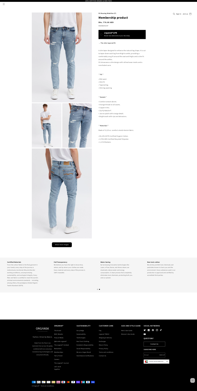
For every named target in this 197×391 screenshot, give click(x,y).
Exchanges (102, 341)
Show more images (62, 245)
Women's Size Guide (128, 334)
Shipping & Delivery (105, 338)
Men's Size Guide (126, 331)
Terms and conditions (106, 352)
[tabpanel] (28, 273)
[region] (98, 1)
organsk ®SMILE (104, 334)
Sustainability (81, 334)
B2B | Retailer (58, 334)
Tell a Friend (58, 356)
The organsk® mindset (61, 345)
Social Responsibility (83, 349)
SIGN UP (162, 355)
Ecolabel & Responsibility (85, 345)
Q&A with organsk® (60, 341)
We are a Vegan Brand (84, 352)
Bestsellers (58, 349)
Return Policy (103, 345)
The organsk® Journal (61, 363)
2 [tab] (99, 289)
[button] (4, 4)
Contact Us (102, 356)
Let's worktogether (57, 368)
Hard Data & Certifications (85, 356)
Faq (100, 331)
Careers (56, 359)
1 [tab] (97, 289)
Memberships (58, 352)
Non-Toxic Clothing (83, 341)
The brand (57, 331)
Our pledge (80, 331)
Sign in (178, 14)
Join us (185, 14)
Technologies (81, 338)
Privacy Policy (103, 349)
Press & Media (58, 338)
